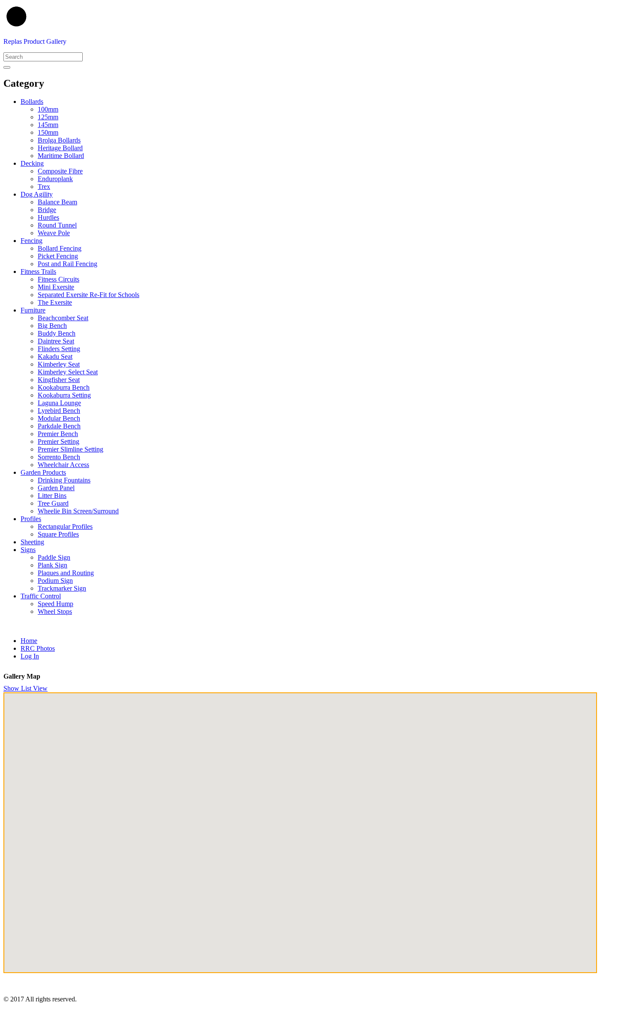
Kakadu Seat (55, 356)
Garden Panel (56, 487)
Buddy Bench (56, 333)
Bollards (32, 101)
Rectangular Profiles (65, 526)
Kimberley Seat (59, 364)
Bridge (47, 209)
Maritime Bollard (61, 155)
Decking (32, 163)
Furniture (33, 310)
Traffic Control (41, 596)
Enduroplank (55, 178)
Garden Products (43, 472)
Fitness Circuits (58, 279)
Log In (30, 656)
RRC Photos (38, 648)
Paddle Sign (54, 557)
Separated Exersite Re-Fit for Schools (88, 294)
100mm (48, 109)
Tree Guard (53, 503)
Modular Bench (59, 418)
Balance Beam (57, 202)
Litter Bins (52, 495)
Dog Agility (37, 194)
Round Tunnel (57, 225)
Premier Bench (58, 433)
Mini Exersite (56, 287)
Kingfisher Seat (59, 379)
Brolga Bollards (59, 140)
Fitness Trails (38, 271)
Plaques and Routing (66, 572)
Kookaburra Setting (64, 395)
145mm (48, 124)
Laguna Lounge (59, 402)
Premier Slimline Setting (70, 449)
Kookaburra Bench (64, 387)
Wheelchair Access (63, 464)
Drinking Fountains (64, 480)
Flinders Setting (59, 348)
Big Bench (52, 325)
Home (29, 640)
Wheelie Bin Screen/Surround (78, 511)
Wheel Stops (55, 611)
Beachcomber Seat (63, 318)
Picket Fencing (58, 256)
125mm (48, 117)
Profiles (31, 518)
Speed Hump (55, 603)
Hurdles (48, 217)
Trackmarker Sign (62, 588)
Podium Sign (55, 580)
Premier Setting (58, 441)
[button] (323, 834)
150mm (48, 132)
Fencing (31, 240)
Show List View (25, 688)
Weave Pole (54, 233)
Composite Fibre (60, 171)
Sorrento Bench (59, 457)
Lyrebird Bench (59, 410)
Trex (44, 186)
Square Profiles (58, 534)
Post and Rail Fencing (67, 263)
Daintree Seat (56, 341)
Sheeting (32, 542)
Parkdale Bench (59, 426)
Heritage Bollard (60, 148)
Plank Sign (52, 565)
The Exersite (55, 302)
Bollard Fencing (59, 248)
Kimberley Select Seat (68, 372)
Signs (28, 549)
